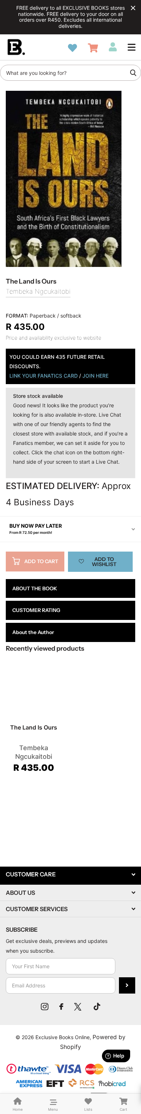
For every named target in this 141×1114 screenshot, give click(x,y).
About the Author (33, 632)
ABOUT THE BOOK (34, 588)
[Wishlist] (72, 47)
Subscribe (127, 985)
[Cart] (93, 47)
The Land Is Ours (33, 727)
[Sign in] (113, 47)
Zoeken (133, 73)
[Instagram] (44, 1006)
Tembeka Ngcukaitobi (38, 291)
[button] (132, 47)
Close (133, 8)
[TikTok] (97, 1006)
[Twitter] (78, 1007)
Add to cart (41, 561)
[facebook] (61, 1006)
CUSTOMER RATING (36, 610)
